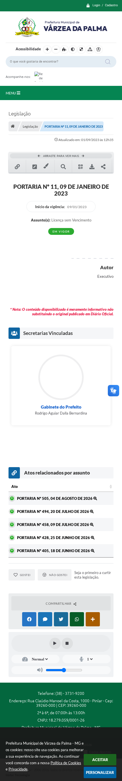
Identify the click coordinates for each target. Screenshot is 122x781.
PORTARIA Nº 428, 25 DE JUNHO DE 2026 (54, 537)
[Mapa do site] (90, 49)
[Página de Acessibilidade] (98, 49)
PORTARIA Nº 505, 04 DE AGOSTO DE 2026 (55, 498)
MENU (11, 93)
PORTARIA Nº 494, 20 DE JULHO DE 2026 (53, 511)
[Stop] (67, 643)
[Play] (55, 643)
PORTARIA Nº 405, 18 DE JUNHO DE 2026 (54, 550)
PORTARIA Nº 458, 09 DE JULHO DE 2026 (53, 524)
